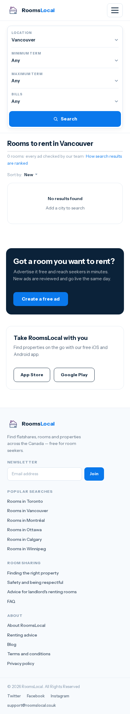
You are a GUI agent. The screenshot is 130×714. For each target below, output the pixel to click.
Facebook (36, 695)
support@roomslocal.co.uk (31, 705)
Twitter (14, 695)
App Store (32, 374)
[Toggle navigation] (115, 10)
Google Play (74, 374)
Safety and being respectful (35, 582)
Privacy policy (20, 663)
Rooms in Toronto (25, 501)
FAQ (11, 601)
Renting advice (22, 635)
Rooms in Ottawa (24, 529)
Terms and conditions (28, 653)
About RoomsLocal (26, 625)
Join (94, 473)
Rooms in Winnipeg (26, 548)
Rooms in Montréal (26, 520)
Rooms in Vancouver (27, 510)
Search (69, 119)
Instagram (60, 695)
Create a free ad (41, 299)
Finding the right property (33, 573)
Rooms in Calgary (24, 539)
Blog (11, 644)
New (29, 174)
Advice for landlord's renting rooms (42, 591)
